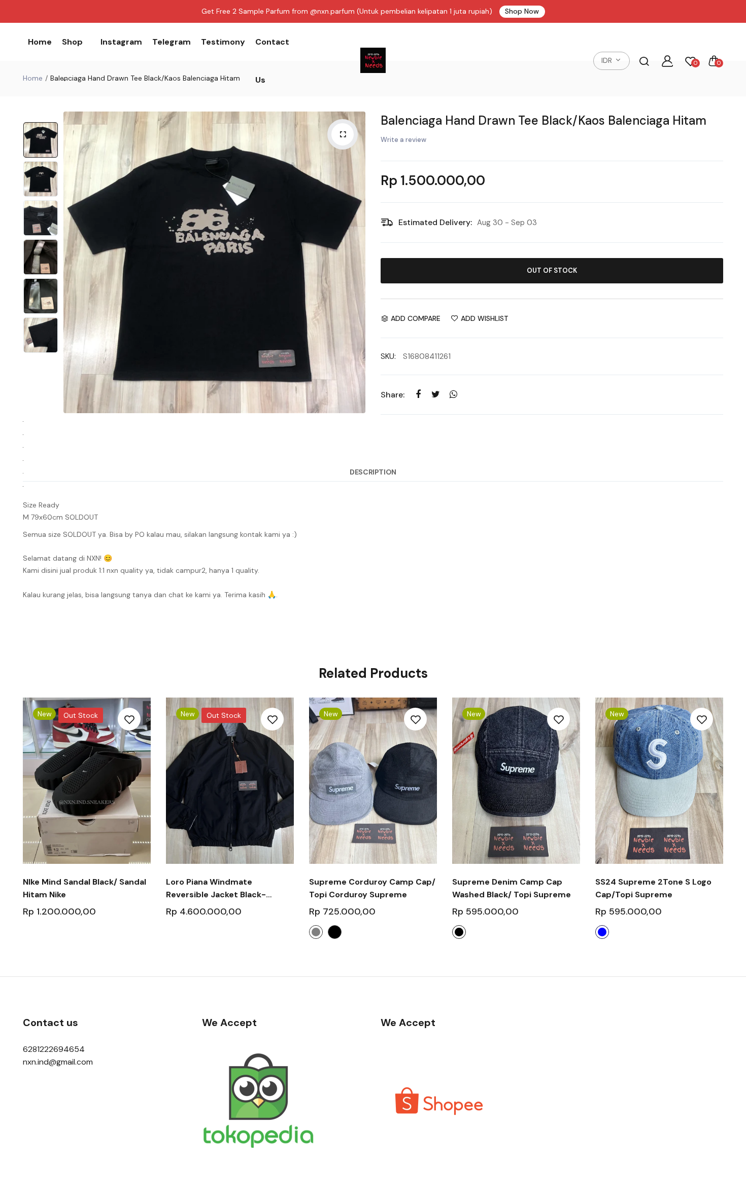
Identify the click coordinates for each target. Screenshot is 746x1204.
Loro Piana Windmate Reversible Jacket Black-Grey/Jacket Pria (216, 889)
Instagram (121, 42)
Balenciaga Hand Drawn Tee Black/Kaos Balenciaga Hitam (543, 120)
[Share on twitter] (435, 394)
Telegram (171, 42)
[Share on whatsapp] (453, 394)
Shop (72, 42)
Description (373, 472)
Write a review (403, 139)
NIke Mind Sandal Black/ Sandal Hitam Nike (84, 888)
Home (40, 42)
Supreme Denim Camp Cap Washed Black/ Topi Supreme (511, 888)
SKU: (388, 356)
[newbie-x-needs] (373, 61)
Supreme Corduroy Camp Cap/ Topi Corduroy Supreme (372, 888)
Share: (392, 394)
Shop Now (522, 11)
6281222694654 (54, 1049)
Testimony (223, 42)
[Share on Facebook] (418, 394)
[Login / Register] (667, 61)
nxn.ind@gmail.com (58, 1061)
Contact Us (272, 61)
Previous (73, 262)
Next (355, 262)
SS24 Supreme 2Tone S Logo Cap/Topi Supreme (653, 888)
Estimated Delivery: (435, 222)
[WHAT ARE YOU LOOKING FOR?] (644, 61)
